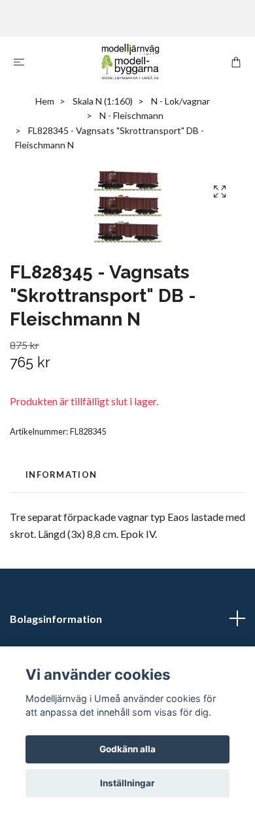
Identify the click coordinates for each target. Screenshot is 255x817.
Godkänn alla (127, 749)
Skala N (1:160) (103, 101)
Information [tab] (61, 474)
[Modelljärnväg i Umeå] (130, 61)
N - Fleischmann (131, 115)
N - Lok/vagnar (180, 101)
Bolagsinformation (56, 618)
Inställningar (127, 783)
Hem (44, 101)
